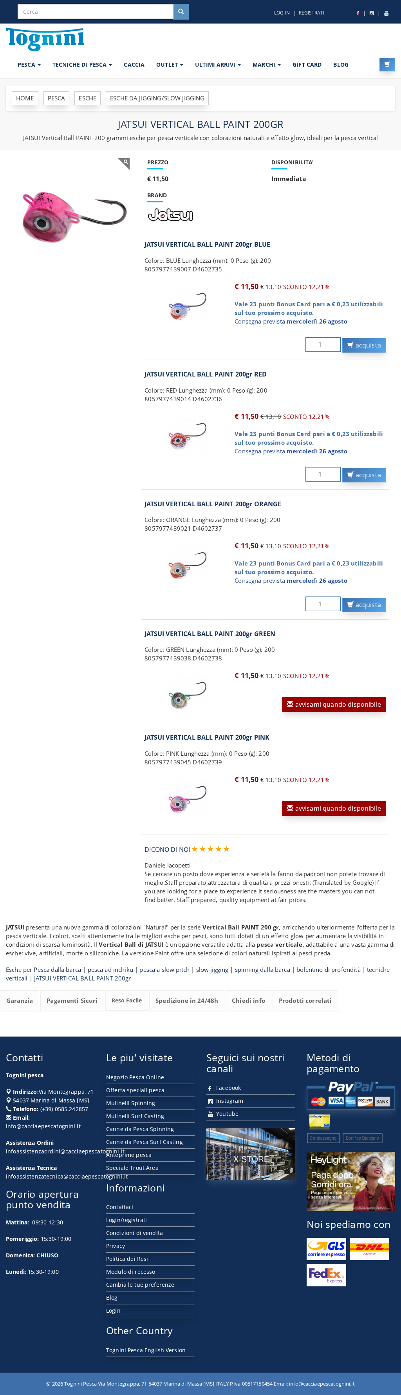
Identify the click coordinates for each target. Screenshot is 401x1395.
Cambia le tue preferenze (140, 1284)
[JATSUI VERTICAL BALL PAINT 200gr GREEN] (188, 695)
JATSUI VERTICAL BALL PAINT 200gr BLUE (207, 244)
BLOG (341, 64)
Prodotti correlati (305, 1000)
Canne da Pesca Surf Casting (144, 1142)
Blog (112, 1297)
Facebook (228, 1087)
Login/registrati (126, 1220)
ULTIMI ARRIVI (216, 64)
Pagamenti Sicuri (72, 1000)
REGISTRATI (311, 12)
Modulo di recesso (130, 1271)
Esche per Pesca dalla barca (43, 969)
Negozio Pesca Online (135, 1077)
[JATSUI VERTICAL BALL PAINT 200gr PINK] (188, 799)
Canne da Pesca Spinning (140, 1129)
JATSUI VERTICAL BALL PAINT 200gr (82, 978)
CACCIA (134, 64)
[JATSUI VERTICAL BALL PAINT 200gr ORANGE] (188, 565)
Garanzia (19, 1000)
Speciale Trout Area (132, 1167)
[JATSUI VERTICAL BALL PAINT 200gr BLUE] (188, 306)
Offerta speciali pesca (135, 1090)
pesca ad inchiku (110, 969)
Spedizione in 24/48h (186, 1000)
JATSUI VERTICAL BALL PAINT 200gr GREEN (210, 633)
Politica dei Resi (127, 1258)
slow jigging (212, 969)
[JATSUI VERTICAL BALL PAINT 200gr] (71, 217)
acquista (367, 345)
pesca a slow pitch (164, 969)
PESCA (27, 64)
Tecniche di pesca (80, 64)
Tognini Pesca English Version (146, 1350)
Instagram (229, 1100)
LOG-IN (282, 12)
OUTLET (167, 64)
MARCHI (265, 64)
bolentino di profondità (328, 969)
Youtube (226, 1113)
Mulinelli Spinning (130, 1103)
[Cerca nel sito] (181, 12)
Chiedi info (248, 1000)
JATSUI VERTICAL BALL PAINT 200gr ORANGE (213, 504)
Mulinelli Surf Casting (135, 1116)
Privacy (115, 1245)
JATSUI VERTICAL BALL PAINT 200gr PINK (207, 737)
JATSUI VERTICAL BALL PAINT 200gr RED (206, 374)
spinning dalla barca (262, 969)
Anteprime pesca (129, 1155)
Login (113, 1310)
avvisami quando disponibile (337, 704)
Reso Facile (127, 1000)
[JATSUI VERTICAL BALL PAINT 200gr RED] (188, 436)
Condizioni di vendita (134, 1233)
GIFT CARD (307, 64)
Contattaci (119, 1207)
